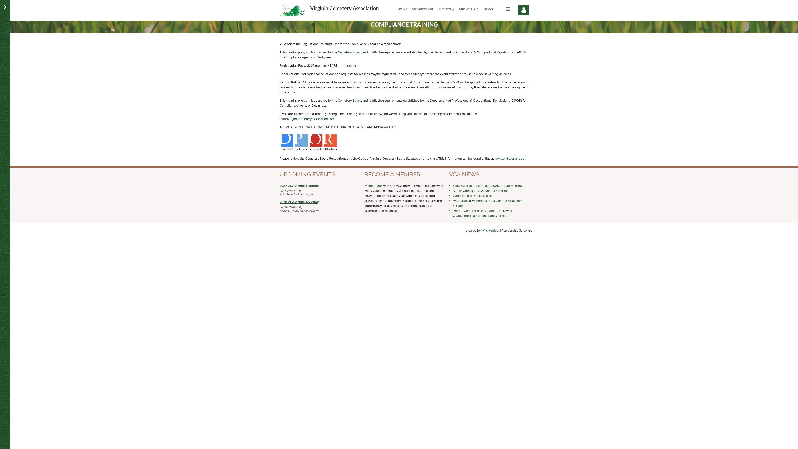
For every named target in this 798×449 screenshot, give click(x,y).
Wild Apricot (490, 230)
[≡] (503, 9)
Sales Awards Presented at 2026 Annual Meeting (487, 185)
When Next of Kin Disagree (472, 195)
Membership (373, 185)
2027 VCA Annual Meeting (299, 185)
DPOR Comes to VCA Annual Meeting (480, 190)
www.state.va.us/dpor (510, 158)
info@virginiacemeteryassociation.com (307, 119)
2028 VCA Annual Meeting (299, 202)
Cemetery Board (349, 52)
